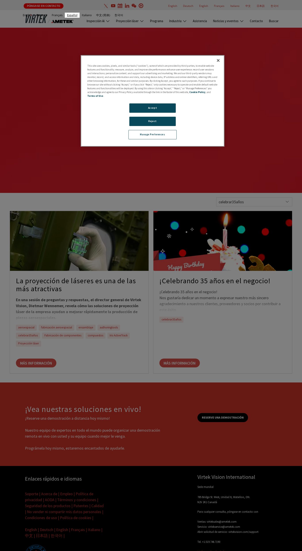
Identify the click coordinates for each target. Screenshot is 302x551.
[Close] (218, 60)
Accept (152, 107)
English (27, 15)
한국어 (119, 15)
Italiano (87, 15)
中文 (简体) (103, 15)
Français (57, 15)
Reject (152, 121)
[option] (27, 15)
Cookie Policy (197, 92)
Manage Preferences (152, 134)
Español (72, 15)
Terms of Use (95, 95)
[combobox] (72, 15)
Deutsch (41, 15)
